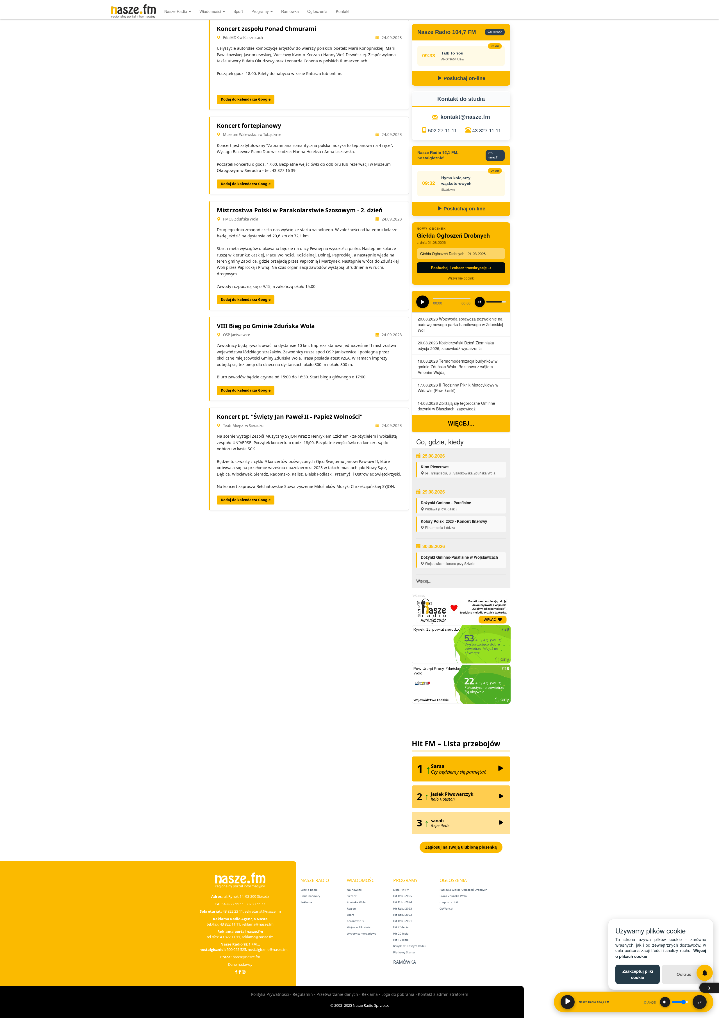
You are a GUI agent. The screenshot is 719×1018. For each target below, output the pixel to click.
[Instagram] (243, 971)
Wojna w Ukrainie (358, 927)
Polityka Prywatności (270, 994)
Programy (260, 11)
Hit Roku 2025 (402, 896)
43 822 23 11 (233, 911)
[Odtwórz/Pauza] (568, 1002)
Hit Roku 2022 (402, 915)
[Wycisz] (665, 1002)
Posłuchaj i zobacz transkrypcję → (461, 267)
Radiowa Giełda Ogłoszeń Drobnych (463, 890)
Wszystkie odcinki (461, 278)
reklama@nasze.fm (258, 924)
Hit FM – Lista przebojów (456, 743)
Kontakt (342, 11)
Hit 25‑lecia (401, 927)
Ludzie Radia (309, 890)
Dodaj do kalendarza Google (245, 99)
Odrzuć (684, 974)
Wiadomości (210, 11)
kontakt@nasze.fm (465, 117)
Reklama (306, 902)
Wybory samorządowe (361, 933)
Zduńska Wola (356, 902)
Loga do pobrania (397, 994)
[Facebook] (236, 971)
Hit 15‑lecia (401, 940)
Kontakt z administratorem (443, 994)
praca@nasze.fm (246, 956)
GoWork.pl (446, 908)
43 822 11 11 (230, 924)
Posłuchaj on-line (463, 78)
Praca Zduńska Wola (453, 896)
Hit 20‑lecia (401, 933)
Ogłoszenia (317, 11)
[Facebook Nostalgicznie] (239, 971)
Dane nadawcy (240, 964)
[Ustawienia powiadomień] (705, 973)
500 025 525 (236, 949)
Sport (238, 11)
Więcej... (461, 423)
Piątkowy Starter (404, 952)
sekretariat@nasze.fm (263, 911)
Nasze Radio (176, 11)
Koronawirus (355, 921)
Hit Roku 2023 (402, 908)
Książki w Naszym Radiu (409, 946)
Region (351, 908)
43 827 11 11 (486, 130)
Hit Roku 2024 (402, 902)
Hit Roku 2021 (402, 921)
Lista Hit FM (401, 890)
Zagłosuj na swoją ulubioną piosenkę (461, 847)
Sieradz (352, 896)
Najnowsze (354, 890)
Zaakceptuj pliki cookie (637, 974)
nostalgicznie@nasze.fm (268, 949)
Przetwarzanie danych (337, 994)
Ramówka (290, 11)
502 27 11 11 (442, 130)
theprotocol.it (449, 902)
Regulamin (303, 994)
